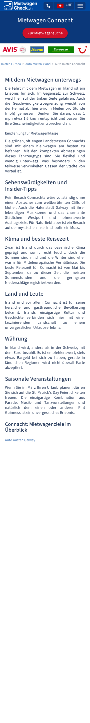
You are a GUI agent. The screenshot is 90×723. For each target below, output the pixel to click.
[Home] (20, 5)
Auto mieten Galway (20, 440)
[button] (49, 6)
